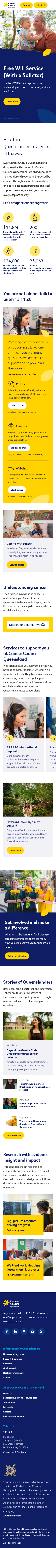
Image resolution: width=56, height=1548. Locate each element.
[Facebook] (6, 1331)
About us (7, 1393)
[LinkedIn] (15, 1331)
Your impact (9, 1402)
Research (7, 1363)
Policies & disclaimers (13, 1416)
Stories (6, 1377)
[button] (26, 5)
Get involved (9, 1368)
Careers (7, 1411)
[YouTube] (32, 1331)
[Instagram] (24, 1331)
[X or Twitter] (41, 1331)
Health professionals (13, 1372)
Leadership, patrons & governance (20, 1397)
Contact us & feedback (14, 1452)
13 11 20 (7, 1431)
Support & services (12, 1358)
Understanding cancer (14, 1354)
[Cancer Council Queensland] (28, 1303)
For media (8, 1407)
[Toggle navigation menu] (51, 5)
